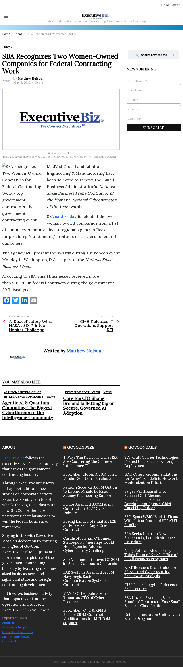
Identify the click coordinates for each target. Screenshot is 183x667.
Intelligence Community (24, 396)
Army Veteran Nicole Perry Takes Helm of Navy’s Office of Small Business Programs (150, 555)
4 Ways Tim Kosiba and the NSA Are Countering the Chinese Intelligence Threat (90, 461)
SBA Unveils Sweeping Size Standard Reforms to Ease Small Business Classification (152, 602)
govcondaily (142, 447)
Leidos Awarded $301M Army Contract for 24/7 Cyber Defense (88, 508)
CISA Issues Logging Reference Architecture (151, 587)
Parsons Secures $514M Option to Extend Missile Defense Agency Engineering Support (90, 491)
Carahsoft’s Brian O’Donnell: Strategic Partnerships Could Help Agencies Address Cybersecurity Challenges (88, 544)
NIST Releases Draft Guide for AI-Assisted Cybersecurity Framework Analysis (150, 572)
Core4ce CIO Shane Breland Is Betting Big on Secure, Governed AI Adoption (89, 405)
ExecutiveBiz (13, 458)
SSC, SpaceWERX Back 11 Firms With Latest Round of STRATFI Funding (151, 521)
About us (8, 623)
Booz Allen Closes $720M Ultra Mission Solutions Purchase (90, 476)
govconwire (80, 447)
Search (172, 56)
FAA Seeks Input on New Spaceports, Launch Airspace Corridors (149, 538)
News (51, 396)
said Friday (66, 216)
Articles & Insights (16, 627)
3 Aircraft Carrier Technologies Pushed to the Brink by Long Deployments (151, 461)
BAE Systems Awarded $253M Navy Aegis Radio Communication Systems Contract (88, 578)
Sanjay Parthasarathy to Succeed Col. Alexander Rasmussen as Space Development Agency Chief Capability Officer (147, 499)
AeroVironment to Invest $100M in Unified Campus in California (91, 562)
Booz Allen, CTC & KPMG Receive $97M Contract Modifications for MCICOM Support (86, 616)
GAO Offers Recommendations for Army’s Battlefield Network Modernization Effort (151, 478)
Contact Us (10, 641)
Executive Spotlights (82, 392)
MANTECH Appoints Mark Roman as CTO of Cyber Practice (86, 597)
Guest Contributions (17, 632)
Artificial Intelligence (22, 392)
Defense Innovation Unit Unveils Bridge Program (152, 617)
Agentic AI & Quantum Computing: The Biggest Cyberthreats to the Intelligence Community (27, 410)
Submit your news (15, 637)
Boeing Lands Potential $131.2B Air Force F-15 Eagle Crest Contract (89, 525)
